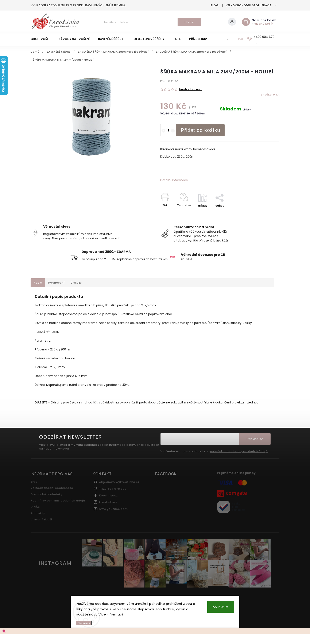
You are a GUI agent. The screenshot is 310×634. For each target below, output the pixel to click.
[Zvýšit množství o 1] (173, 131)
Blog (214, 5)
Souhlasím (220, 607)
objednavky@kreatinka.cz (119, 482)
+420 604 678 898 (113, 489)
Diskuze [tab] (76, 282)
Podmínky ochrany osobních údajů (58, 500)
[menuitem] (42, 39)
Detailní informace (174, 180)
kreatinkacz (108, 502)
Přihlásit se (255, 439)
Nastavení (84, 623)
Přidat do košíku (200, 130)
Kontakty (38, 513)
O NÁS (35, 507)
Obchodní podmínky (46, 494)
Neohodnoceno (190, 89)
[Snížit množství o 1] (163, 131)
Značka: (270, 94)
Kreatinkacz (108, 495)
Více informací (110, 614)
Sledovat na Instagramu (252, 585)
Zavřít (265, 213)
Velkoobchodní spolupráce (248, 5)
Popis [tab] (38, 282)
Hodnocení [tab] (56, 282)
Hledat (189, 22)
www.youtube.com (113, 509)
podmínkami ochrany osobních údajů (238, 451)
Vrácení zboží (41, 519)
